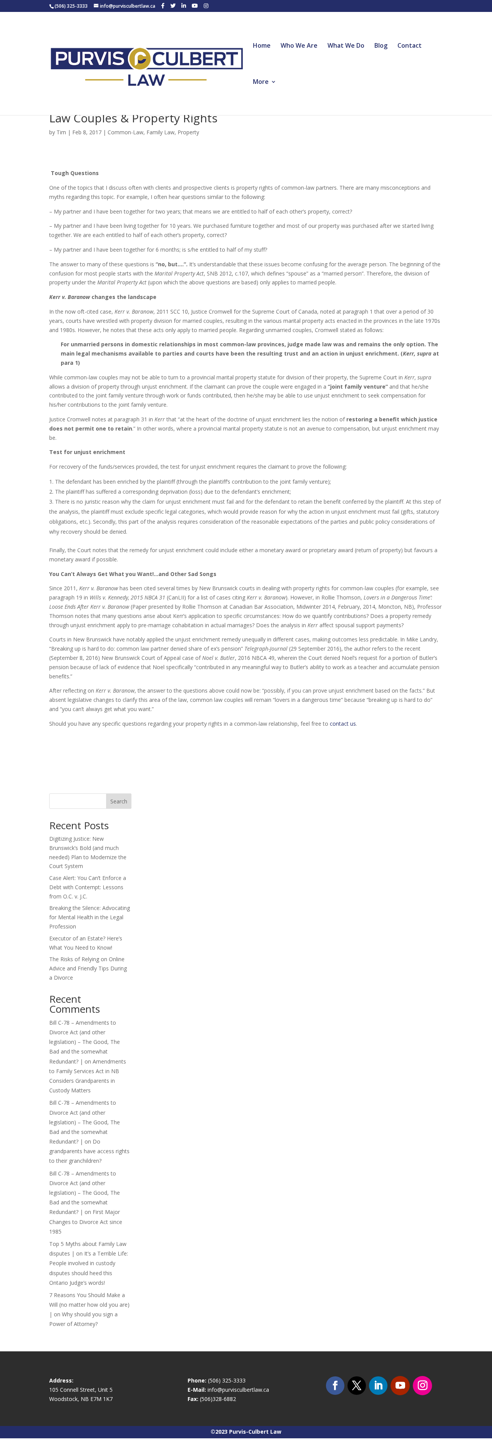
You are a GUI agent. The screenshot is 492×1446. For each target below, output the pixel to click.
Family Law (160, 132)
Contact (409, 46)
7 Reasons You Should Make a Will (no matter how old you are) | (89, 1304)
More (261, 82)
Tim (61, 132)
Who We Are (299, 46)
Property (188, 132)
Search (118, 801)
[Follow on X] (356, 1385)
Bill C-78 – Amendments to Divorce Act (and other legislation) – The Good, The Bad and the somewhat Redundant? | (84, 1042)
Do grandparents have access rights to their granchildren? (89, 1151)
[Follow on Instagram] (422, 1385)
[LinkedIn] (183, 5)
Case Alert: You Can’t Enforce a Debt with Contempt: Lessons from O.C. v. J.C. (87, 887)
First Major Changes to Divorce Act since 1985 (85, 1221)
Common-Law (125, 132)
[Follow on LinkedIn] (378, 1385)
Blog (380, 46)
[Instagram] (206, 5)
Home (262, 46)
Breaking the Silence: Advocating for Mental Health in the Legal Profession (89, 917)
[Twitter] (173, 5)
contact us (343, 723)
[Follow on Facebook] (335, 1385)
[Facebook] (163, 5)
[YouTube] (195, 5)
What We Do (345, 46)
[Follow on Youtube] (400, 1385)
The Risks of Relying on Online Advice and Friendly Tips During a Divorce (88, 968)
